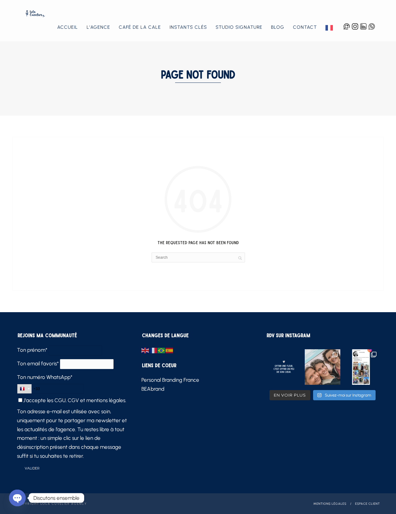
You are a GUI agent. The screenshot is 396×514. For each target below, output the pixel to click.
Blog (277, 27)
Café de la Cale (140, 27)
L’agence (98, 27)
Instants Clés (188, 27)
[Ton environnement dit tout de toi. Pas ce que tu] (322, 367)
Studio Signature (239, 27)
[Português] (161, 350)
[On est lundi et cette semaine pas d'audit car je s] (284, 367)
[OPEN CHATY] (17, 498)
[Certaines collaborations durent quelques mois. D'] (361, 367)
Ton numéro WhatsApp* (44, 377)
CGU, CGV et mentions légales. (90, 400)
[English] (145, 350)
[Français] (329, 27)
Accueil (67, 27)
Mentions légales (329, 504)
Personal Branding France (170, 380)
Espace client (367, 504)
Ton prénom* (32, 350)
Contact (305, 27)
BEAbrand (152, 389)
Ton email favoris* (38, 363)
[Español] (170, 350)
